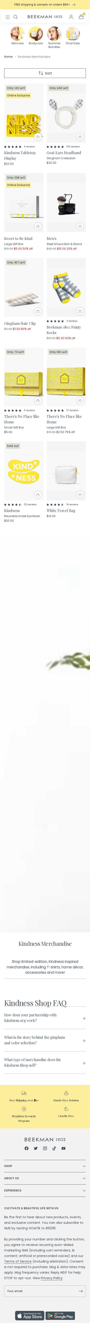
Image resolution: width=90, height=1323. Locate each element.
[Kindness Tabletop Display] (24, 113)
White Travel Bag (61, 510)
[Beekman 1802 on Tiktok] (54, 1149)
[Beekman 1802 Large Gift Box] (24, 202)
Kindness (12, 510)
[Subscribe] (80, 1291)
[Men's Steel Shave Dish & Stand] (66, 202)
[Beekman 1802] (45, 1139)
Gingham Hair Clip (20, 323)
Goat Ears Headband (64, 152)
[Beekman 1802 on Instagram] (45, 1149)
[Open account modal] (71, 16)
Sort (48, 73)
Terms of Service (18, 1261)
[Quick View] (38, 137)
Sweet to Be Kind (18, 238)
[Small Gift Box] (24, 377)
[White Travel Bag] (66, 470)
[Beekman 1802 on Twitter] (35, 1149)
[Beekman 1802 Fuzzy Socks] (66, 287)
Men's (51, 238)
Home (8, 57)
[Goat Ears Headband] (66, 113)
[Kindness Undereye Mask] (24, 470)
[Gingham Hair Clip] (24, 287)
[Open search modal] (15, 16)
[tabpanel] (45, 1040)
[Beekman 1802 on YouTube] (63, 1149)
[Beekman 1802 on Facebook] (26, 1149)
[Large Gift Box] (66, 377)
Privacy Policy (52, 1278)
